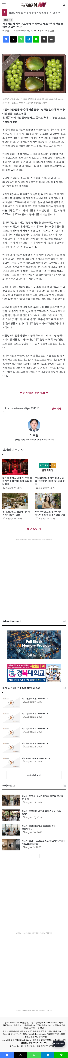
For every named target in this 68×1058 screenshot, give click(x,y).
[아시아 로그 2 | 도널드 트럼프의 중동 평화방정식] (11, 830)
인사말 (19, 1040)
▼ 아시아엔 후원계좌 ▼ (34, 392)
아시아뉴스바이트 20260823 (36, 758)
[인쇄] (51, 39)
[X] (13, 39)
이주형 (5, 30)
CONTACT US (40, 1042)
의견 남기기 (34, 529)
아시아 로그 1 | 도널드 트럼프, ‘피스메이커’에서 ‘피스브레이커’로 (43, 842)
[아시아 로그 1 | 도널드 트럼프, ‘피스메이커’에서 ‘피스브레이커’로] (11, 844)
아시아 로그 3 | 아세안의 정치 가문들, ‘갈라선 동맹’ (42, 812)
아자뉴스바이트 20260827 (35, 698)
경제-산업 (8, 20)
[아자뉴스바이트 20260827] (11, 702)
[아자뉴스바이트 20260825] (11, 732)
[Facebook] (6, 39)
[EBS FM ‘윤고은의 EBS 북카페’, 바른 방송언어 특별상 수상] (50, 501)
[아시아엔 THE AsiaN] (34, 4)
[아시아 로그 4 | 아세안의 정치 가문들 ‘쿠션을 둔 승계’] (11, 800)
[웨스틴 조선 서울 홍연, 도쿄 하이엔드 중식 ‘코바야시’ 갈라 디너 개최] (17, 467)
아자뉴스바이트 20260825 (35, 728)
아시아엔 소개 (8, 1040)
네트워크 (27, 1040)
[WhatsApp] (21, 39)
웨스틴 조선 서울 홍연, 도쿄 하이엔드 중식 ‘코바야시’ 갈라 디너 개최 (17, 481)
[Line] (36, 39)
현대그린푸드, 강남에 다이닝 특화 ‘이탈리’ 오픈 (16, 513)
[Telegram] (28, 39)
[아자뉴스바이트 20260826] (11, 717)
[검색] (64, 5)
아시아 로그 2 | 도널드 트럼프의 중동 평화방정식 (39, 827)
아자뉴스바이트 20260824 (35, 743)
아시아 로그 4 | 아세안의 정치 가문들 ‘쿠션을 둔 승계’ (42, 798)
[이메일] (44, 39)
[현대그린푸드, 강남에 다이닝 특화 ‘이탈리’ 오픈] (17, 501)
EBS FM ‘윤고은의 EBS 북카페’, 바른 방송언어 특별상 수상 (50, 513)
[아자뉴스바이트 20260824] (11, 747)
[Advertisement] (34, 576)
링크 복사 (56, 408)
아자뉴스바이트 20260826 (35, 713)
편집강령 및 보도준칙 (42, 1040)
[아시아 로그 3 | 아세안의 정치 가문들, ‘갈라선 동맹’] (11, 815)
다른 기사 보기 (34, 775)
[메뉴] (4, 5)
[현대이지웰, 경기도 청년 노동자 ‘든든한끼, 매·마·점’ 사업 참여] (50, 467)
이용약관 (56, 1040)
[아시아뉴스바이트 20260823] (11, 762)
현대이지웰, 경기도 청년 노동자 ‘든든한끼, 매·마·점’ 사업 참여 (50, 481)
